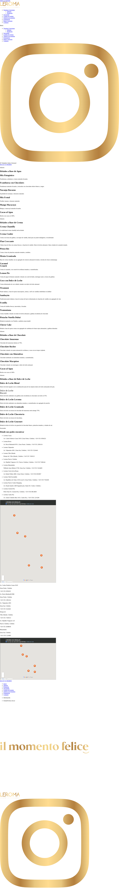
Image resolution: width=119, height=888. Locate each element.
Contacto (5, 22)
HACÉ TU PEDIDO (6, 164)
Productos (9, 13)
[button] (59, 25)
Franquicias (6, 19)
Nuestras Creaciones (9, 10)
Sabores (9, 11)
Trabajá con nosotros (9, 18)
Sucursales (6, 14)
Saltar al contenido (5, 0)
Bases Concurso (7, 21)
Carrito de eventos (8, 16)
